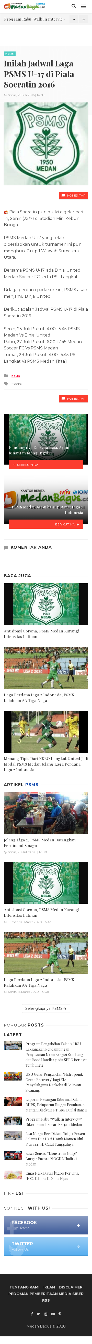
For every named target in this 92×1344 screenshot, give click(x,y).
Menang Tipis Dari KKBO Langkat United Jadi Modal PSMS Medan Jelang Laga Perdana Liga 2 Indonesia (46, 764)
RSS (46, 1300)
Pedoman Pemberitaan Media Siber (46, 1294)
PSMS (9, 53)
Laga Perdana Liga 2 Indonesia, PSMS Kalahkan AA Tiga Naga (39, 697)
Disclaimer (71, 1287)
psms (17, 383)
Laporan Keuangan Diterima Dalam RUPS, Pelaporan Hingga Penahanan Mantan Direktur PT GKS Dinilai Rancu (56, 1104)
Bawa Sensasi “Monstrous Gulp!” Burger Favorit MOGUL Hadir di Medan (51, 1158)
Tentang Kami (24, 1287)
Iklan (49, 1287)
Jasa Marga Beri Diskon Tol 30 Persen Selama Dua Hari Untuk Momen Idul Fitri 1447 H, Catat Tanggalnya (55, 1139)
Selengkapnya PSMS (44, 1008)
